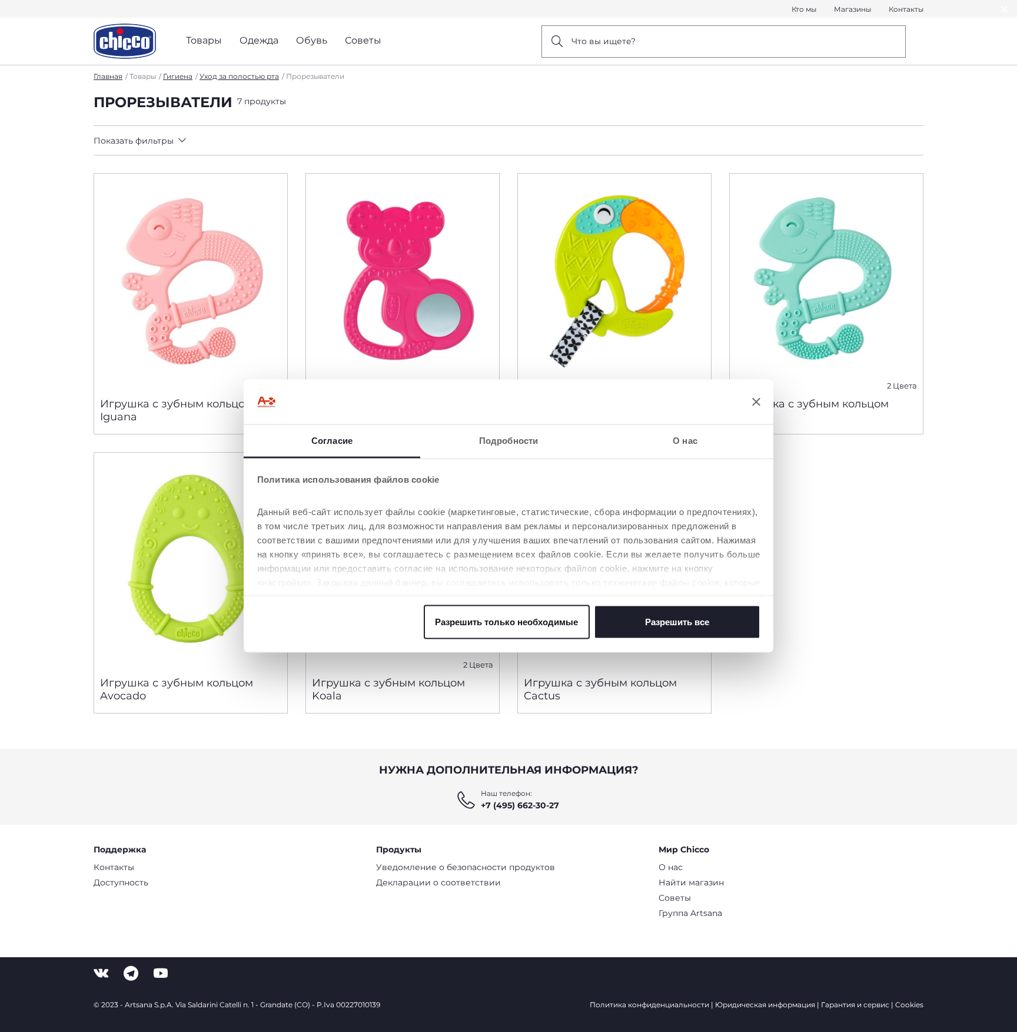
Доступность (121, 882)
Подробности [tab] (508, 441)
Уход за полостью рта (239, 76)
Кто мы (804, 9)
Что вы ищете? (603, 41)
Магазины (852, 9)
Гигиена (177, 76)
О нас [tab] (685, 441)
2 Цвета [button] (902, 385)
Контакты (906, 9)
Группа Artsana (690, 913)
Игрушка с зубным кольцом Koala (388, 689)
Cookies (909, 1004)
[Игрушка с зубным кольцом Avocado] (190, 560)
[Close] (1004, 9)
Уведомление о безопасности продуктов (465, 867)
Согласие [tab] (332, 441)
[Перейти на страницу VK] (101, 973)
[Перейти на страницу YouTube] (161, 973)
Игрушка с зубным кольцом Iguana (176, 410)
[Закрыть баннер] (756, 402)
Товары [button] (204, 40)
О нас (671, 867)
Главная (108, 76)
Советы (675, 897)
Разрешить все (677, 621)
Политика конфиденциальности (649, 1004)
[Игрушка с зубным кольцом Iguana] (190, 281)
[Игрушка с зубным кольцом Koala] (402, 281)
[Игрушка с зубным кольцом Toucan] (614, 281)
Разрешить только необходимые (506, 621)
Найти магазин (691, 882)
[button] (197, 140)
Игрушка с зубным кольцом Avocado (176, 689)
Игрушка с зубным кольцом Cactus (600, 689)
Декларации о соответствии (438, 882)
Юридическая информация (765, 1004)
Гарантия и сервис (855, 1004)
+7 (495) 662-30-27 (520, 805)
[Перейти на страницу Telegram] (131, 973)
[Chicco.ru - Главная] (125, 41)
